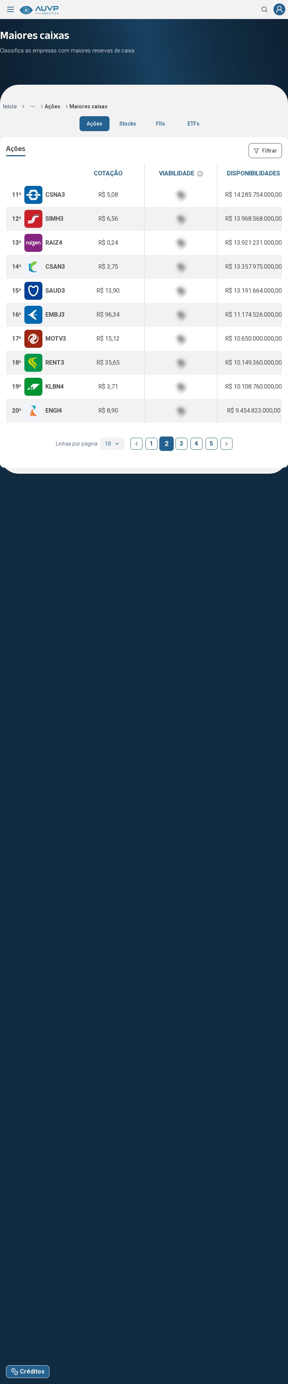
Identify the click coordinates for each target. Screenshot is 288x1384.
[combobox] (112, 444)
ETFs (194, 124)
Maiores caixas (88, 106)
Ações (52, 106)
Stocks (127, 124)
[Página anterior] (136, 444)
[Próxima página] (226, 444)
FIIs (160, 124)
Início (10, 106)
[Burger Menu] (10, 9)
